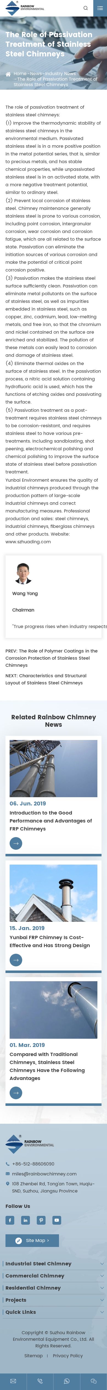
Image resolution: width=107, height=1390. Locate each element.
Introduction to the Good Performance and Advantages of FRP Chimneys (51, 821)
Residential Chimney (33, 1288)
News (36, 73)
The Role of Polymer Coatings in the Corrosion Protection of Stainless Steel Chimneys (51, 658)
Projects (15, 1300)
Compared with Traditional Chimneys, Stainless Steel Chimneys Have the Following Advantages (47, 1066)
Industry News (60, 73)
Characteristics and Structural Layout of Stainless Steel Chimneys (45, 679)
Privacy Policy (68, 1355)
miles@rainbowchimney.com (44, 1174)
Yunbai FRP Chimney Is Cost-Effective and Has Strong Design (50, 942)
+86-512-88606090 (33, 1164)
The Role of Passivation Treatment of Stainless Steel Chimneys (55, 82)
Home (20, 73)
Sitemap (33, 1355)
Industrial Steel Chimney (38, 1264)
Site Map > (32, 1240)
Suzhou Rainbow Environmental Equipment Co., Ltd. (50, 1336)
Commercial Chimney (34, 1276)
